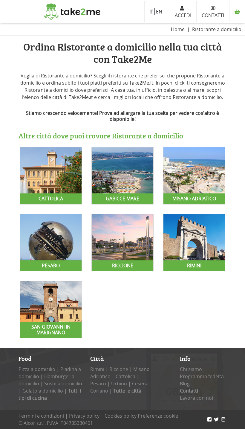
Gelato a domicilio (42, 390)
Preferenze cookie (158, 416)
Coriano (99, 390)
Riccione (118, 369)
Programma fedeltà (202, 376)
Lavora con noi (196, 398)
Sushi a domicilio (63, 383)
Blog (185, 383)
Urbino (119, 383)
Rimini (97, 369)
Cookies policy (121, 416)
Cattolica (125, 376)
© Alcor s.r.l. (32, 423)
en (159, 11)
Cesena (140, 383)
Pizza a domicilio (37, 369)
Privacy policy (84, 416)
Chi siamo (191, 369)
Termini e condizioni (41, 416)
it (151, 11)
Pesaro (98, 383)
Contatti (213, 15)
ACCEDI (181, 15)
